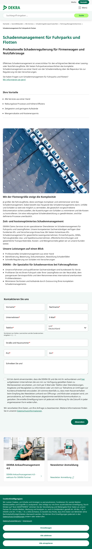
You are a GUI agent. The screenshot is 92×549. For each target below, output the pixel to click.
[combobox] (67, 327)
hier (83, 379)
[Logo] (12, 7)
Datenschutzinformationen (29, 411)
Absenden (79, 422)
